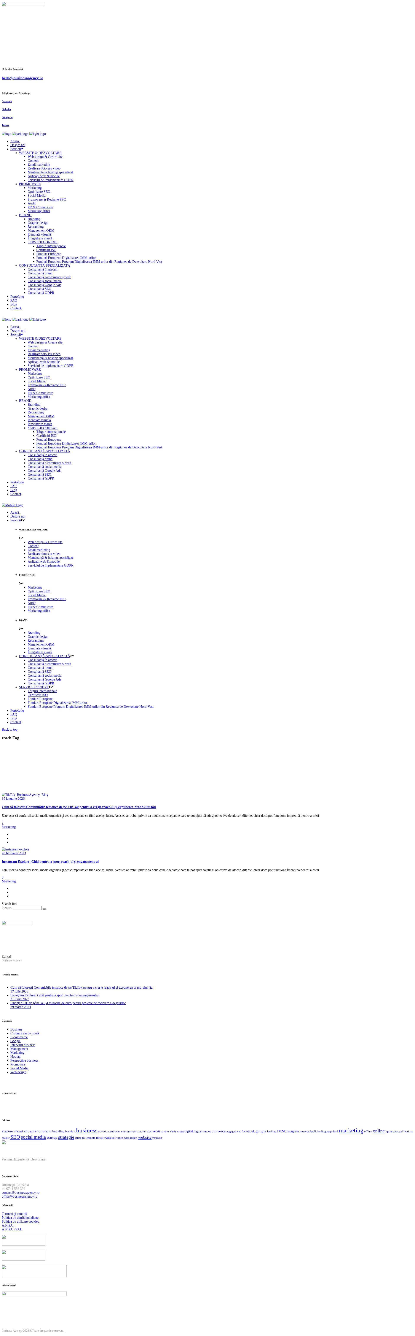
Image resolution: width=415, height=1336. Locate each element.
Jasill (313, 1131)
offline (368, 1131)
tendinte (90, 1137)
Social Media (19, 1068)
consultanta (113, 1131)
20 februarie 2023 (14, 853)
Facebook (7, 101)
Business (16, 1029)
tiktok (99, 1137)
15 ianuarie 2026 (13, 798)
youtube (157, 1137)
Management (19, 1049)
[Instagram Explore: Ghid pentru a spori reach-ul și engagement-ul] (15, 849)
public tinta (406, 1131)
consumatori (128, 1131)
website (145, 1137)
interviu (304, 1131)
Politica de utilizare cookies (20, 1221)
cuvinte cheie (168, 1131)
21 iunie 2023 (19, 999)
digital (189, 1131)
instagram (292, 1131)
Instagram (7, 117)
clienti (102, 1131)
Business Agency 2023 (16, 1330)
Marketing (9, 827)
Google (15, 1041)
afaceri (18, 1131)
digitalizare (200, 1131)
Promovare (17, 1064)
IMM (281, 1131)
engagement (234, 1131)
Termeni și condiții (14, 1214)
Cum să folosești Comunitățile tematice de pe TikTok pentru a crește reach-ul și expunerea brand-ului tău (79, 807)
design (180, 1131)
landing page (324, 1131)
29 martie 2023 (20, 1007)
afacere (7, 1131)
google (261, 1131)
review (6, 1137)
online (379, 1130)
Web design (18, 1072)
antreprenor (33, 1131)
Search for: (9, 903)
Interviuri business (22, 1045)
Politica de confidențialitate (20, 1217)
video (120, 1137)
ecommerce (217, 1131)
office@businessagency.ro (19, 1196)
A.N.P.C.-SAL (12, 1229)
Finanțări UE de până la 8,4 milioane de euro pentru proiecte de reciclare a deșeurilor (68, 1003)
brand (47, 1131)
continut (142, 1131)
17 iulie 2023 (19, 991)
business (86, 1130)
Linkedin (6, 109)
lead (335, 1131)
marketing (351, 1130)
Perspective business (24, 1060)
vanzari (110, 1137)
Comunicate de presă (24, 1033)
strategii (80, 1137)
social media (33, 1137)
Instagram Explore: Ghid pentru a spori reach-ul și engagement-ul (50, 861)
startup (52, 1137)
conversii (153, 1131)
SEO (15, 1137)
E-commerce (19, 1037)
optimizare (392, 1131)
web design (130, 1137)
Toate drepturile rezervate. (48, 1330)
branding (58, 1131)
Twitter (5, 125)
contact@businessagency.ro (20, 1192)
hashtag (271, 1131)
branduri (70, 1131)
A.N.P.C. (8, 1225)
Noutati (15, 1056)
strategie (66, 1137)
